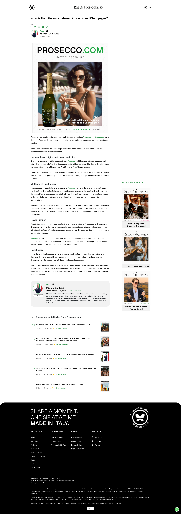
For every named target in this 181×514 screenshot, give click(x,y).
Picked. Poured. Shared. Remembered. (136, 307)
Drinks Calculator (37, 452)
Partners (34, 445)
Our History (35, 441)
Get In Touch (35, 468)
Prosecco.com (42, 481)
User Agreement (77, 437)
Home (33, 437)
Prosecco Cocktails (38, 456)
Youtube (98, 441)
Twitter (98, 445)
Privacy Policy (76, 445)
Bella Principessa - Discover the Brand (136, 224)
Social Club (35, 449)
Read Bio (38, 295)
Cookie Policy (76, 441)
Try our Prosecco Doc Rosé (136, 266)
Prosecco (87, 137)
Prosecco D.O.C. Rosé (59, 445)
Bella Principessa (57, 437)
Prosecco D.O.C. (56, 441)
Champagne (99, 137)
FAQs (33, 460)
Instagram (99, 437)
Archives (34, 464)
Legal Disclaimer (77, 449)
